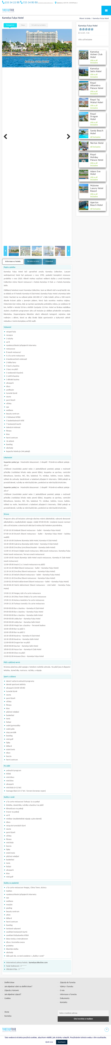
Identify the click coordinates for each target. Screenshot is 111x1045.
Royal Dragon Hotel (94, 116)
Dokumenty (64, 998)
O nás (62, 990)
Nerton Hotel (97, 143)
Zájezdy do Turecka (67, 983)
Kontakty (63, 1002)
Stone (6, 1012)
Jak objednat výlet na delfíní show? (18, 987)
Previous (6, 137)
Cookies (7, 998)
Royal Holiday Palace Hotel (96, 157)
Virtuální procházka (38, 25)
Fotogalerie (10, 25)
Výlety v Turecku (66, 987)
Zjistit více (49, 1042)
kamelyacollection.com (38, 963)
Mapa (23, 25)
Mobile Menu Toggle (106, 10)
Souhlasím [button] (62, 1042)
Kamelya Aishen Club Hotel (96, 54)
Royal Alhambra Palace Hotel (96, 85)
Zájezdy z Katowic (11, 990)
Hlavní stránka (85, 18)
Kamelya (7, 1016)
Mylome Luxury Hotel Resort (96, 188)
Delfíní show (9, 983)
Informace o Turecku (68, 994)
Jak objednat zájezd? (12, 994)
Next (67, 137)
